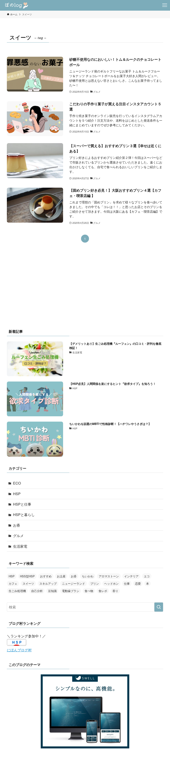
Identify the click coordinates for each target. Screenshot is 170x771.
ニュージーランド (73, 583)
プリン (94, 583)
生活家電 (20, 546)
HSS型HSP (27, 576)
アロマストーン (109, 576)
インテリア (131, 576)
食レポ (103, 591)
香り (115, 591)
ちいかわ (87, 576)
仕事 (127, 583)
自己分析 (37, 591)
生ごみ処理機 (17, 591)
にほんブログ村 (19, 649)
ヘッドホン (111, 583)
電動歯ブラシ (70, 591)
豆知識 (52, 591)
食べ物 (89, 591)
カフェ (13, 583)
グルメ (18, 535)
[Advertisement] (85, 289)
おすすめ (46, 576)
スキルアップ (48, 583)
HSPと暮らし (24, 514)
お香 (16, 525)
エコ (147, 576)
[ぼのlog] (17, 5)
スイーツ (28, 583)
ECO (17, 483)
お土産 (61, 576)
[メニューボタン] (164, 5)
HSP (17, 493)
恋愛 (138, 583)
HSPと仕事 (22, 504)
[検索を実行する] (158, 607)
